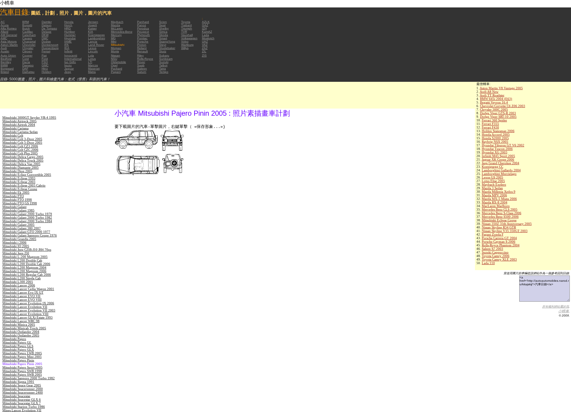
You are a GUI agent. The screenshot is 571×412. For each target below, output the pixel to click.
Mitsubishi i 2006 (14, 242)
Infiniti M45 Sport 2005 (498, 156)
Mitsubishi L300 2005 (17, 281)
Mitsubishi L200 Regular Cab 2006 (26, 274)
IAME (68, 41)
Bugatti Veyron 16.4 (494, 102)
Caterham (29, 35)
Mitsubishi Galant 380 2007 (21, 228)
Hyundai (70, 38)
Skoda (163, 35)
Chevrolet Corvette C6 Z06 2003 (502, 106)
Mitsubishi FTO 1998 (17, 199)
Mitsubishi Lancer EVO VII (21, 296)
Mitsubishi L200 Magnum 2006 (24, 271)
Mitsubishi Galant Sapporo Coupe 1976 (29, 235)
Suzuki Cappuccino (495, 252)
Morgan (116, 48)
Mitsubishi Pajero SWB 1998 (22, 371)
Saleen (142, 68)
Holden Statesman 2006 (498, 131)
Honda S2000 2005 (495, 138)
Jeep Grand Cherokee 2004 (500, 163)
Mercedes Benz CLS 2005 (499, 209)
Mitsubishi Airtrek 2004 (18, 124)
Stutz (162, 51)
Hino (45, 68)
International (72, 58)
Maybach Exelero (494, 184)
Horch (68, 25)
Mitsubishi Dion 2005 (17, 171)
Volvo (185, 41)
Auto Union (8, 55)
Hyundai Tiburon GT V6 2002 (503, 145)
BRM (25, 22)
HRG (67, 28)
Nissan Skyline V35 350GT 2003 (505, 231)
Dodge (46, 41)
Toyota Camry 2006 (495, 256)
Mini (113, 41)
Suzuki (163, 62)
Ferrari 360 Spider (494, 120)
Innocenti (70, 55)
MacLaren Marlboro (496, 206)
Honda (68, 22)
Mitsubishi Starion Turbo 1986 (23, 406)
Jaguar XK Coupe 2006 (498, 159)
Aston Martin (9, 44)
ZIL (204, 51)
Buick (26, 28)
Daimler (47, 22)
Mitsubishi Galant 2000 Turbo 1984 (27, 221)
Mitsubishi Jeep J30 (15, 253)
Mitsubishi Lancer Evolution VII (24, 306)
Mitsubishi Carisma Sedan (20, 132)
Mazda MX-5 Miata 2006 (499, 198)
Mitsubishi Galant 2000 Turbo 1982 (27, 217)
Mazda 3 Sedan (492, 188)
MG (113, 38)
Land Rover (96, 44)
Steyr (162, 44)
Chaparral (29, 41)
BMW (4, 65)
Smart (163, 38)
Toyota (185, 22)
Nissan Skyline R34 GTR (499, 227)
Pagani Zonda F (492, 234)
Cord (25, 58)
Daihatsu (28, 71)
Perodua (143, 28)
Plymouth (143, 35)
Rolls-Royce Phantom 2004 (501, 245)
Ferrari (46, 51)
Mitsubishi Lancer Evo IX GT (22, 292)
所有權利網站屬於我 (555, 306)
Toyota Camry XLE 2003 (499, 259)
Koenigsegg (96, 35)
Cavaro (27, 38)
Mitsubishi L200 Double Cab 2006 (26, 264)
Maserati (94, 68)
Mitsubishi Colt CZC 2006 (20, 149)
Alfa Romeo (9, 28)
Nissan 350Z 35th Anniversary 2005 (507, 223)
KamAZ (207, 31)
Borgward (7, 68)
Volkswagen (189, 38)
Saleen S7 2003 (492, 248)
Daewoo (28, 65)
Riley (140, 55)
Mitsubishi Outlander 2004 (20, 331)
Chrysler (27, 48)
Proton (141, 44)
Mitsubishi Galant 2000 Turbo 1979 (27, 214)
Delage (46, 31)
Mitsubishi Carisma (15, 128)
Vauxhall (187, 35)
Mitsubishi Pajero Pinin (18, 360)
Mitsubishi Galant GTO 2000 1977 (26, 232)
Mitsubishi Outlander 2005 (20, 335)
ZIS (204, 55)
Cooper (27, 55)
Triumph (186, 28)
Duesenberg (50, 48)
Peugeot (143, 31)
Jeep (67, 71)
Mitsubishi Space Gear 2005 (21, 385)
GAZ (205, 25)
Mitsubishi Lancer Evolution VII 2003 (28, 310)
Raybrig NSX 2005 (495, 141)
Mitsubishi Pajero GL (17, 342)
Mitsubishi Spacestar (16, 396)
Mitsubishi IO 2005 (15, 246)
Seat (162, 25)
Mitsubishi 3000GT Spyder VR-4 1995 (29, 117)
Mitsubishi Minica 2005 (18, 324)
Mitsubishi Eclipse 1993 (18, 178)
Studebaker (167, 48)
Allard (4, 31)
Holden (46, 71)
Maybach (117, 22)
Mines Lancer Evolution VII (21, 410)
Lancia (92, 41)
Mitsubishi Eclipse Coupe (499, 220)
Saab (141, 65)
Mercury (116, 35)
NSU (114, 58)
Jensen (93, 22)
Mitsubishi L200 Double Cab (22, 260)
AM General (9, 35)
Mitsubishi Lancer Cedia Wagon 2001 (28, 289)
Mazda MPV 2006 (494, 195)
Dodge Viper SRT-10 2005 (498, 116)
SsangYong (167, 41)
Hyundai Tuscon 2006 (497, 149)
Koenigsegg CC (492, 166)
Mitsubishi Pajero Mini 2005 (22, 356)
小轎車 (563, 311)
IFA (66, 44)
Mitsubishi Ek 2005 (15, 192)
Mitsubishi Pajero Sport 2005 (22, 367)
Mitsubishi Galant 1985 (18, 210)
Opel (114, 65)
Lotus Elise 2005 (493, 181)
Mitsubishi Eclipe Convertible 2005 (26, 174)
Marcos (93, 65)
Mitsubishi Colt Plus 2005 (20, 153)
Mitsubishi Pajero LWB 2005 (22, 353)
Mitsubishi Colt (12, 135)
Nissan (115, 55)
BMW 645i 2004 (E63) (496, 99)
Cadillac (27, 31)
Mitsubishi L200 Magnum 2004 (24, 267)
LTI (90, 62)
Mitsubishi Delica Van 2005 (21, 164)
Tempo (163, 71)
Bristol (5, 71)
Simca (163, 31)
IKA (66, 48)
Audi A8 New (489, 91)
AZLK (206, 22)
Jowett (92, 25)
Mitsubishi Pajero (14, 339)
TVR (184, 31)
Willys (185, 48)
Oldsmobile (118, 62)
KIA (90, 31)
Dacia (26, 62)
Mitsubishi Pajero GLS (17, 346)
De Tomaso (49, 28)
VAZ (205, 44)
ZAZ (205, 48)
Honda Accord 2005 (496, 134)
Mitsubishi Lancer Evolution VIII (25, 314)
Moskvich (208, 38)
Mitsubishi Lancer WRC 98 (21, 321)
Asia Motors (9, 41)
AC (3, 22)
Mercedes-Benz (121, 31)
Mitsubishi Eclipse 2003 (18, 182)
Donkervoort (50, 44)
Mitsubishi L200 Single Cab (21, 278)
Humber (69, 31)
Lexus (92, 48)
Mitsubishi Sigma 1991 (18, 381)
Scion (163, 22)
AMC (4, 38)
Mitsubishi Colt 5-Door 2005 (22, 142)
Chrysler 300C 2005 (494, 109)
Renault (142, 51)
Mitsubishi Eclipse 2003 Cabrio (24, 185)
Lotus (92, 58)
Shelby (164, 28)
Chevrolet (28, 44)
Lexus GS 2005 (492, 177)
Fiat (44, 55)
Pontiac (142, 38)
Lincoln (93, 51)
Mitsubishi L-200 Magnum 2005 (25, 257)
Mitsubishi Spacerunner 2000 (22, 389)
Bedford (6, 58)
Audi (4, 48)
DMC (45, 38)
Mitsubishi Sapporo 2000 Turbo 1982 (28, 378)
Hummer (70, 35)
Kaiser (92, 28)
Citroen (27, 51)
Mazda (115, 25)
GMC (45, 65)
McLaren (117, 28)
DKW (45, 35)
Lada (205, 35)
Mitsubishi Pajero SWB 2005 (22, 374)
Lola (91, 55)
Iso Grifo (70, 62)
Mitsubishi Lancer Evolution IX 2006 (28, 303)
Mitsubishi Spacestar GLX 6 (21, 399)
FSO (45, 62)
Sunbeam (165, 58)
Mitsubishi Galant (14, 207)
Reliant (142, 48)
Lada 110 (488, 263)
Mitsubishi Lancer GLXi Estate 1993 (27, 317)
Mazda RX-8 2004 (494, 202)
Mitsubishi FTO (13, 196)
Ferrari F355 (490, 124)
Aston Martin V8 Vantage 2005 (501, 88)
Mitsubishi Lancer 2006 (18, 285)
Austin (5, 51)
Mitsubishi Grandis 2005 (19, 239)
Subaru (164, 55)
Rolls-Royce (145, 58)
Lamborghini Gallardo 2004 (501, 170)
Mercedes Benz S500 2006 (500, 216)
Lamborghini (96, 38)
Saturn (141, 71)
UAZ (205, 41)
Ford (45, 58)
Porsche (142, 41)
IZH (204, 28)
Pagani (116, 71)
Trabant (186, 25)
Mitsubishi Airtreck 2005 (19, 121)
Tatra (162, 68)
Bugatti (27, 25)
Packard (116, 68)
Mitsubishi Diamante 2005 (20, 167)
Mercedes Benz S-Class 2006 (501, 213)
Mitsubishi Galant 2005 (18, 224)
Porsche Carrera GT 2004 (499, 238)
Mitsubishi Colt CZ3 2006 (20, 146)
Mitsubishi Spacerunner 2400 (22, 392)
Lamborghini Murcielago (499, 174)
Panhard (143, 22)
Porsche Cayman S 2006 (498, 241)
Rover (141, 62)
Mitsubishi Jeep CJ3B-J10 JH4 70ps (26, 249)
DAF (25, 68)
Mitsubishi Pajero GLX (18, 349)
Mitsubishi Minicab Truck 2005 (24, 328)
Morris (115, 51)
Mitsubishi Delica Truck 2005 (22, 160)
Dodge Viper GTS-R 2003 (498, 113)
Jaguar (69, 68)
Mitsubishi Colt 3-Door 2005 (22, 139)
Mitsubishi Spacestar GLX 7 (21, 403)
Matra (92, 71)
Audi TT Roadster (492, 95)
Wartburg (187, 44)
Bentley (6, 62)
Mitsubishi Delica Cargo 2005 (22, 157)
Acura (5, 25)
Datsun (46, 25)
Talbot (163, 65)
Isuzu (68, 65)
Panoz (141, 25)
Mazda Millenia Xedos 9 (498, 191)
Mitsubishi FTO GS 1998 (19, 203)
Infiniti (68, 51)
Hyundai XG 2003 (494, 152)
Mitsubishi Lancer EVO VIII (22, 299)
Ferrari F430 (490, 127)
